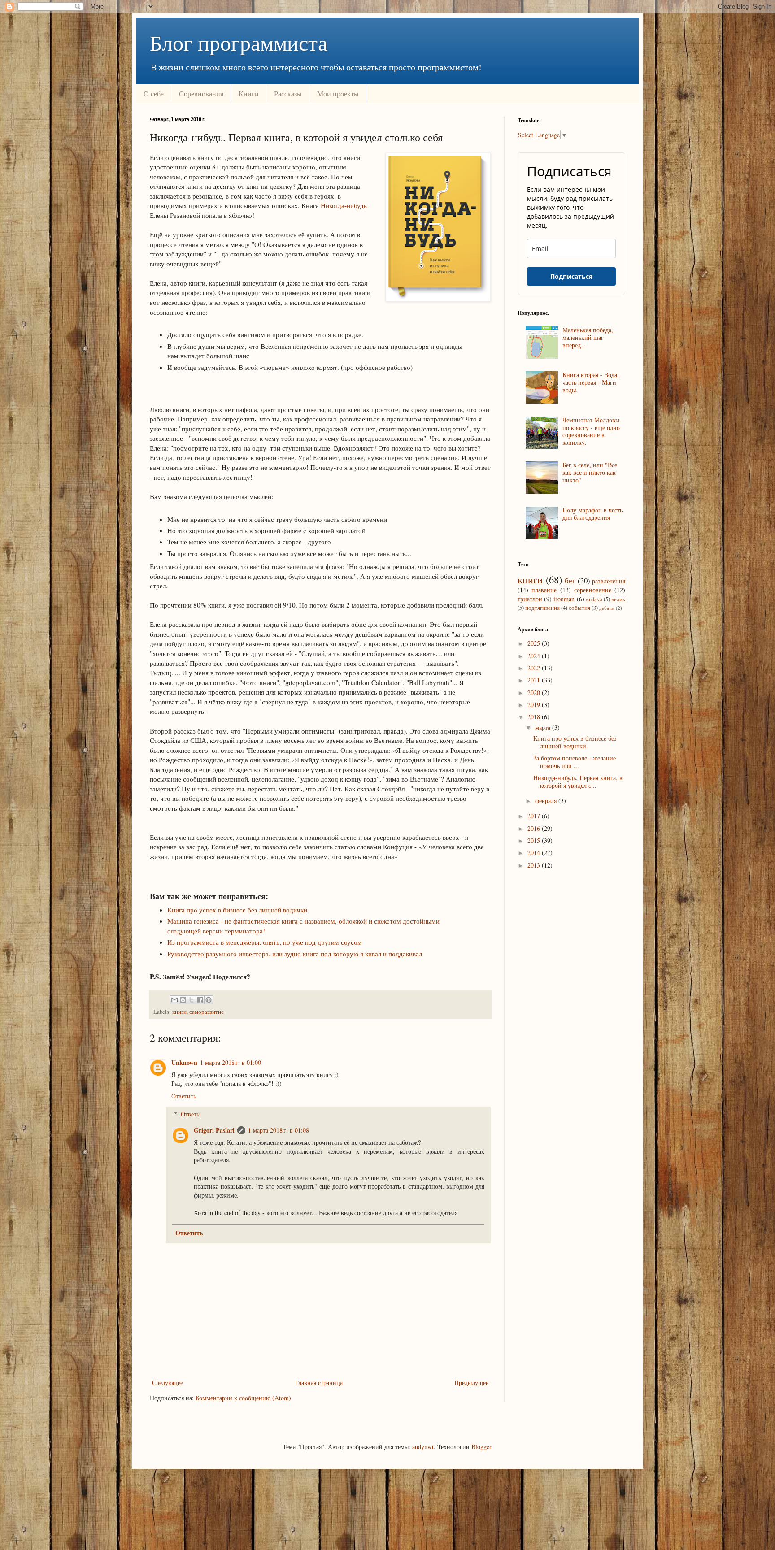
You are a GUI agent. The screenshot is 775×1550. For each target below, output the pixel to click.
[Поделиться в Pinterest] (208, 999)
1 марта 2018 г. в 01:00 (230, 1062)
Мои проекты (338, 93)
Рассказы (288, 93)
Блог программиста (238, 42)
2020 (534, 692)
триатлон (530, 599)
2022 (534, 668)
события (579, 608)
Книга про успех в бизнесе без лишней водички (237, 909)
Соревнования (201, 93)
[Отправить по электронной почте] (174, 999)
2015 (534, 840)
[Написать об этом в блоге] (183, 999)
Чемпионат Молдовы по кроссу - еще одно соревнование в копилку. (591, 431)
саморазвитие (206, 1012)
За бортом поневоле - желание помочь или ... (574, 762)
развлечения (608, 581)
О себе (154, 93)
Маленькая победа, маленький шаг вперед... (587, 337)
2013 (534, 865)
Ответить (183, 1096)
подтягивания (542, 608)
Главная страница (319, 1382)
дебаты (606, 607)
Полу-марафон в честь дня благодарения (592, 514)
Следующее (167, 1382)
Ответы (190, 1114)
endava (594, 599)
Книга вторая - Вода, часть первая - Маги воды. (590, 382)
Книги (249, 93)
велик (618, 599)
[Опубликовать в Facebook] (200, 999)
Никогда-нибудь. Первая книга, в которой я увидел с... (578, 781)
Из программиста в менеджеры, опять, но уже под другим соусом (264, 942)
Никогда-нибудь (344, 205)
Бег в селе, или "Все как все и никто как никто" (589, 472)
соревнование (592, 590)
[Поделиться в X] (191, 999)
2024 (534, 655)
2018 (534, 716)
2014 (534, 852)
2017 (534, 816)
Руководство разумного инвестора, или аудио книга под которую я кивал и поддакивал (294, 953)
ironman (564, 599)
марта (543, 727)
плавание (544, 590)
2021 (534, 680)
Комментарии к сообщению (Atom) (243, 1398)
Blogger (481, 1446)
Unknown (184, 1062)
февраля (546, 800)
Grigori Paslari (214, 1130)
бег (570, 580)
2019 (534, 704)
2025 (534, 643)
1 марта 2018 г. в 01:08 (278, 1130)
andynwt (423, 1446)
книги (179, 1012)
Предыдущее (471, 1382)
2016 (534, 828)
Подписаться (571, 276)
